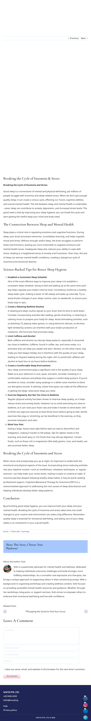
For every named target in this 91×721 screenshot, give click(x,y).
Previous (74, 38)
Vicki (6, 531)
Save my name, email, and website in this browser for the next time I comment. (45, 669)
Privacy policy (10, 710)
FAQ (5, 706)
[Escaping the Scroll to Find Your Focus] (45, 611)
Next (83, 38)
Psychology (25, 531)
